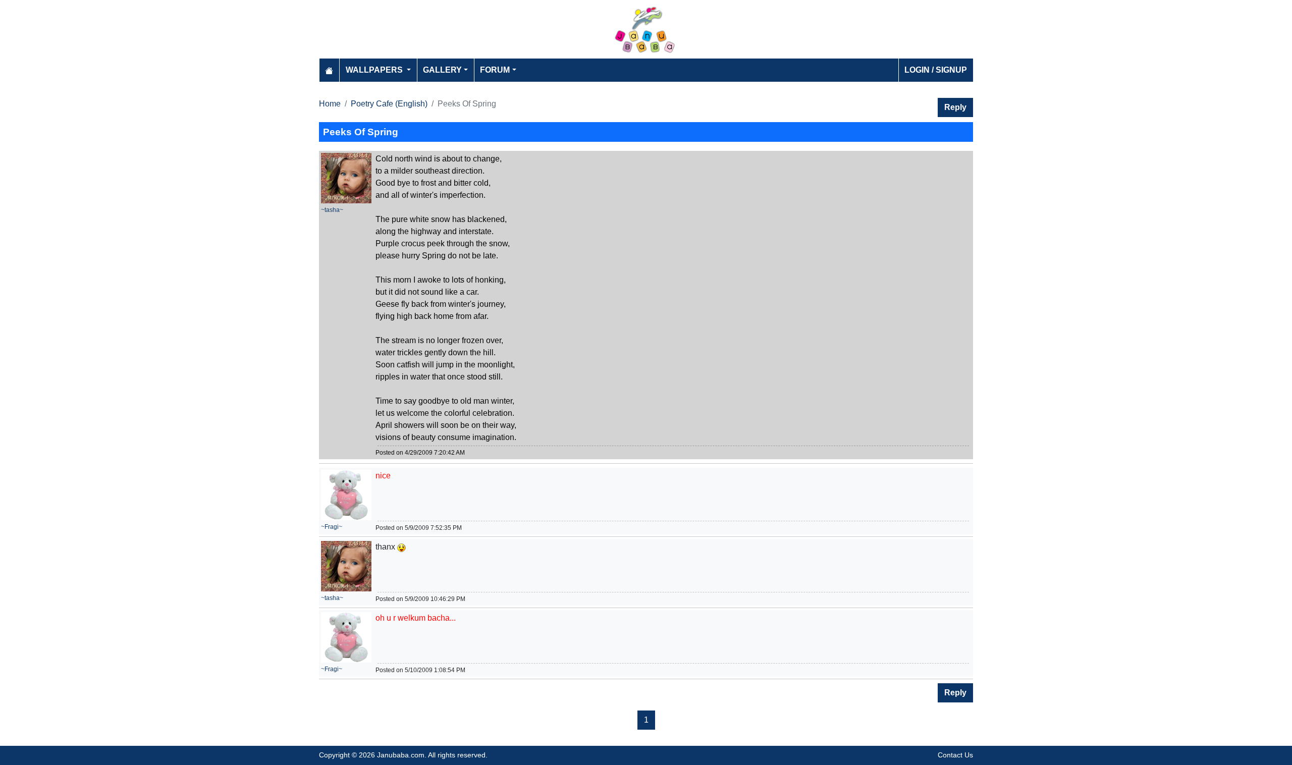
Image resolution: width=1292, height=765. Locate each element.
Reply (955, 107)
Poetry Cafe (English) (389, 103)
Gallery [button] (442, 70)
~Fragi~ (331, 526)
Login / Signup (935, 70)
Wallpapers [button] (375, 70)
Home (330, 103)
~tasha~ (332, 209)
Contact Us (955, 755)
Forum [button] (495, 70)
